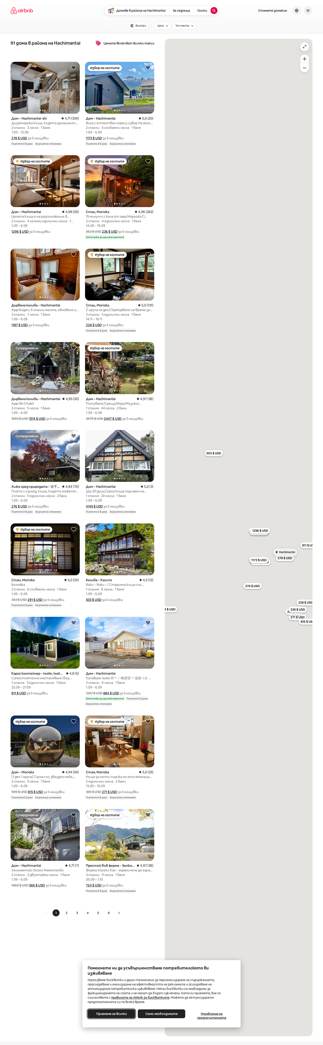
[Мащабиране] (304, 59)
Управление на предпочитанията (211, 1016)
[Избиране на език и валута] (296, 10)
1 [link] (56, 913)
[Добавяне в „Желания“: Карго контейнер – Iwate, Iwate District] (73, 622)
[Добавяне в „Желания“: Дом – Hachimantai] (148, 67)
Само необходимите (161, 1014)
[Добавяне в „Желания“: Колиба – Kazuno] (148, 529)
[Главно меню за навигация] (308, 10)
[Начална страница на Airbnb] (22, 10)
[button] (19, 138)
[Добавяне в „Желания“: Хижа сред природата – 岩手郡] (73, 435)
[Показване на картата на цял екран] (304, 46)
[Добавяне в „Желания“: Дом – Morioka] (73, 721)
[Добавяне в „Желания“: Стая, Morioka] (148, 721)
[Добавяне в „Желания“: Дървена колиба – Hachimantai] (73, 254)
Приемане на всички (111, 1014)
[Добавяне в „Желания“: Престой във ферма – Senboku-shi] (148, 814)
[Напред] (119, 912)
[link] (46, 912)
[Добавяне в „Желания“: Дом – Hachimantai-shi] (73, 67)
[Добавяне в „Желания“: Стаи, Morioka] (148, 160)
